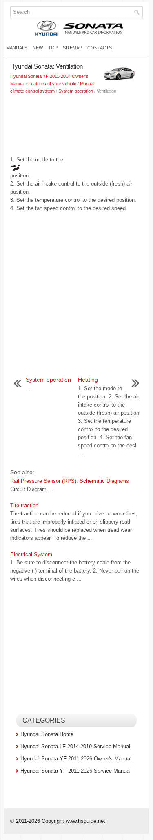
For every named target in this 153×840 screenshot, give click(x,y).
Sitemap (72, 47)
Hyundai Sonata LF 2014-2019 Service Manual (75, 746)
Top (53, 47)
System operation (75, 90)
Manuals (16, 47)
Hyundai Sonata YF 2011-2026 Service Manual (75, 771)
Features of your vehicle (52, 83)
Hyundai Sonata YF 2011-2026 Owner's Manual (75, 759)
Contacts (99, 47)
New (38, 47)
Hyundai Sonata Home (46, 734)
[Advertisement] (76, 123)
